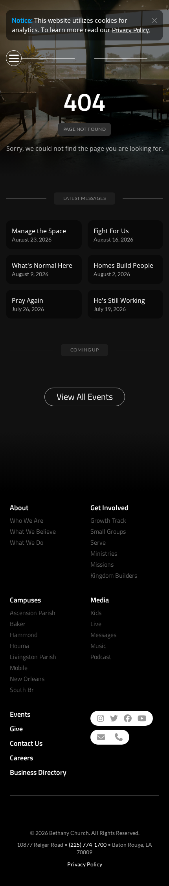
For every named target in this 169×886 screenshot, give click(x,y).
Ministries (103, 553)
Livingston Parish (33, 656)
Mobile (19, 667)
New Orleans (27, 678)
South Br (22, 689)
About (19, 507)
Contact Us (26, 743)
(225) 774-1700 (88, 844)
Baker (18, 623)
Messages (103, 634)
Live (95, 623)
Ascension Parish (32, 612)
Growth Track (108, 520)
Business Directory (38, 772)
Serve (98, 542)
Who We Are (26, 520)
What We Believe (33, 531)
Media (99, 600)
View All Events (85, 396)
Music (98, 645)
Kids (95, 612)
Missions (102, 564)
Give (16, 728)
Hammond (23, 634)
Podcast (100, 656)
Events (20, 714)
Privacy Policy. (131, 30)
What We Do (26, 542)
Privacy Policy (84, 864)
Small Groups (108, 531)
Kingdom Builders (113, 575)
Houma (19, 645)
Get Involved (109, 507)
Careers (21, 757)
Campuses (25, 600)
